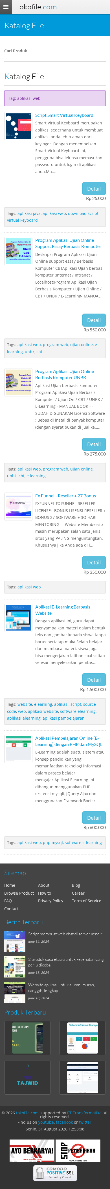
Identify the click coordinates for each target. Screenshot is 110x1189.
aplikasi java (29, 213)
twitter (85, 1122)
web (22, 711)
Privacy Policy (50, 900)
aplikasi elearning (24, 718)
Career (78, 893)
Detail (94, 188)
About (43, 885)
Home (9, 885)
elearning (43, 704)
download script (83, 213)
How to (44, 893)
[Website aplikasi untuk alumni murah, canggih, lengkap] (16, 992)
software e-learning (83, 842)
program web (55, 344)
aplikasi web (54, 213)
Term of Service (86, 900)
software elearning (78, 711)
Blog (76, 885)
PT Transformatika (84, 1112)
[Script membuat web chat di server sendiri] (16, 941)
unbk (29, 351)
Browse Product (19, 893)
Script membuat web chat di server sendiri (66, 933)
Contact (11, 908)
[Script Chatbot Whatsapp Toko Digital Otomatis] (27, 1038)
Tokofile (37, 7)
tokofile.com (27, 1112)
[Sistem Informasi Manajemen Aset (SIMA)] (82, 1038)
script (76, 704)
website (24, 704)
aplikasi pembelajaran (64, 718)
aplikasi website (43, 711)
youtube (46, 1122)
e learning (36, 475)
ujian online (81, 344)
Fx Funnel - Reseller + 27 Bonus (65, 495)
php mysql (53, 842)
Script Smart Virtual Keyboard (64, 115)
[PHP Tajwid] (27, 1078)
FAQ (8, 900)
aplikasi (61, 704)
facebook (64, 1122)
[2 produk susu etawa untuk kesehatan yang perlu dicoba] (16, 966)
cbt (39, 351)
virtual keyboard (22, 220)
